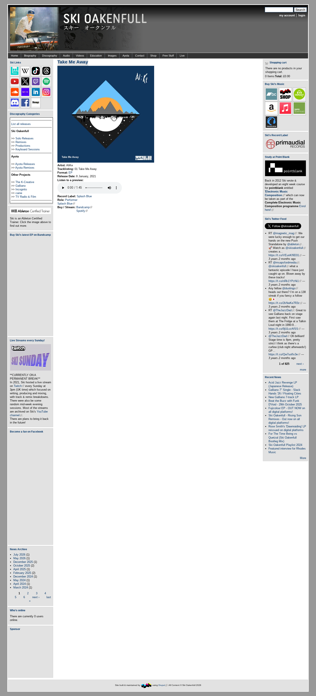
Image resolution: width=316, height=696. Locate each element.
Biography (30, 55)
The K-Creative (24, 182)
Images (112, 55)
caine (18, 193)
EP (70, 172)
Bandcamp (84, 207)
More (303, 458)
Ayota (126, 55)
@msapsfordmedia (286, 262)
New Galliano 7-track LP (283, 397)
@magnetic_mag (285, 233)
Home (14, 55)
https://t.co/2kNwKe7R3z (285, 303)
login (301, 15)
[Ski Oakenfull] (146, 685)
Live (182, 55)
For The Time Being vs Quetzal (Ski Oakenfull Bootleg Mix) (282, 437)
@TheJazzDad (283, 310)
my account (287, 15)
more (303, 369)
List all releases (21, 124)
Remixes (20, 142)
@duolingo (290, 288)
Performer (71, 200)
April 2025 (19, 569)
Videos (80, 55)
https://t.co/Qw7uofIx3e (284, 354)
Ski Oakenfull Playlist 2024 (285, 445)
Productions (22, 145)
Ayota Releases (25, 164)
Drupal (162, 685)
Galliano (20, 185)
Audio (66, 55)
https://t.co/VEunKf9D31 (285, 255)
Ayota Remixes (24, 167)
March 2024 (20, 587)
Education (96, 55)
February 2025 (22, 572)
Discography (49, 55)
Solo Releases (24, 138)
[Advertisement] (31, 654)
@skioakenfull (295, 247)
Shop (153, 55)
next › (35, 597)
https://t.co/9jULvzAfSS (284, 328)
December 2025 (23, 562)
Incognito (21, 189)
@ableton (294, 244)
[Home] (80, 28)
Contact (139, 55)
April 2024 (19, 583)
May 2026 (19, 558)
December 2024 (23, 576)
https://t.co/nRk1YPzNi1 (284, 281)
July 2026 (19, 554)
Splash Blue (84, 196)
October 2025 (21, 565)
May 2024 (19, 580)
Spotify (82, 210)
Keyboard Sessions (27, 149)
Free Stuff (168, 55)
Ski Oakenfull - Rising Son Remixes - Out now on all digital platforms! (284, 419)
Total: (278, 76)
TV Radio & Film (25, 196)
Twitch (19, 386)
